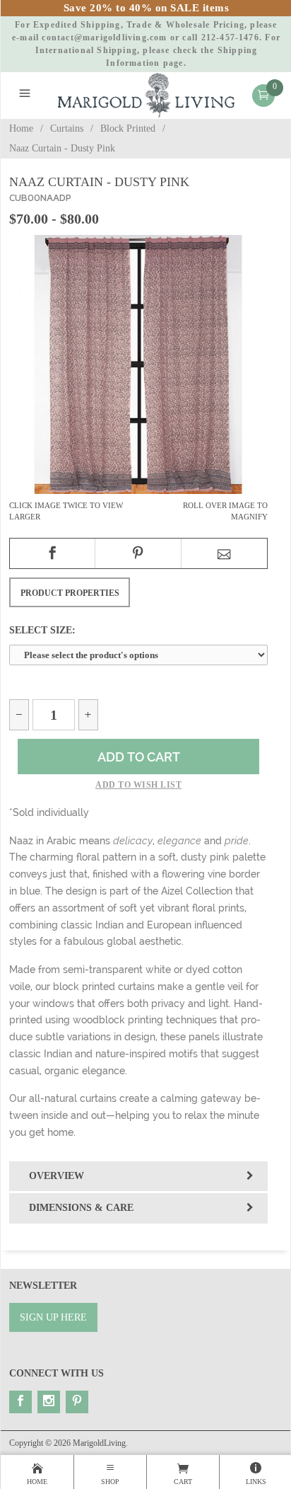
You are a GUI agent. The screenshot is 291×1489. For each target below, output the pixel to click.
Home (21, 128)
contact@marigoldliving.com (104, 37)
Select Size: (42, 630)
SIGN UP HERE (53, 1317)
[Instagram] (48, 1402)
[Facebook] (20, 1402)
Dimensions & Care (81, 1207)
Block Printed (127, 128)
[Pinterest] (77, 1402)
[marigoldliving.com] (146, 94)
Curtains (66, 128)
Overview (56, 1176)
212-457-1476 (230, 37)
